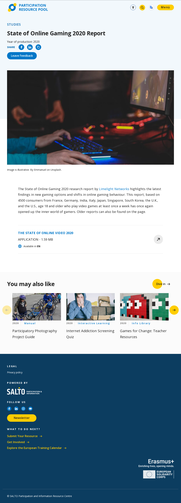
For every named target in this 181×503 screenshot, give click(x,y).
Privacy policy (14, 372)
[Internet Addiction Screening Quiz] (90, 306)
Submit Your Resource (22, 436)
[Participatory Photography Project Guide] (36, 306)
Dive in (160, 284)
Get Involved (16, 442)
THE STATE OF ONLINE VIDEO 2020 (45, 233)
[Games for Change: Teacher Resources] (144, 306)
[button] (174, 310)
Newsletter (22, 418)
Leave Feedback (22, 56)
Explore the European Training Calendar (34, 448)
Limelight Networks (114, 189)
